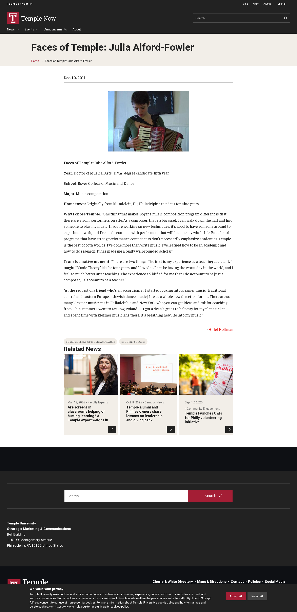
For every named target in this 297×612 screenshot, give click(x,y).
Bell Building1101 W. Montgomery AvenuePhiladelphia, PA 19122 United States (35, 539)
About (77, 29)
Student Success (133, 341)
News (11, 29)
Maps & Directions (211, 582)
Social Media (275, 582)
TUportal (280, 3)
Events (29, 29)
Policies (254, 582)
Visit (245, 3)
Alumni (267, 3)
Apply (256, 3)
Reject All (257, 596)
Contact (237, 582)
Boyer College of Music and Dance (90, 341)
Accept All (236, 596)
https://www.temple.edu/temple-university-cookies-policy (91, 606)
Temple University (20, 3)
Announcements (55, 29)
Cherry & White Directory (173, 582)
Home (35, 61)
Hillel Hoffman (221, 329)
